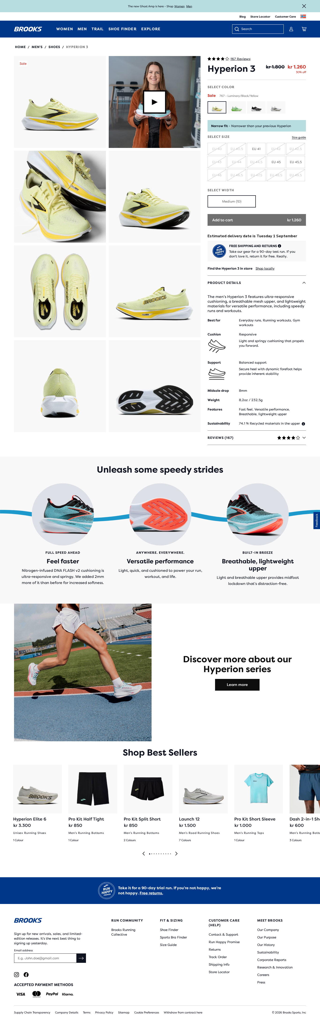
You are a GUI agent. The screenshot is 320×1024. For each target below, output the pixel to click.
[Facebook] (26, 974)
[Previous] (143, 854)
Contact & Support (223, 934)
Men (189, 6)
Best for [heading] (214, 320)
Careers (263, 975)
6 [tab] (160, 854)
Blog (242, 16)
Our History (266, 945)
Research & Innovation (275, 967)
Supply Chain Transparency (32, 1012)
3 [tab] (153, 854)
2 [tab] (151, 854)
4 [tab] (156, 854)
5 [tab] (158, 854)
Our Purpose (266, 937)
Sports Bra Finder (173, 937)
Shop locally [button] (265, 268)
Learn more (237, 684)
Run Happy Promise (224, 942)
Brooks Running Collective (123, 932)
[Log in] (291, 29)
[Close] (304, 6)
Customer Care (285, 16)
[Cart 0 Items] (304, 29)
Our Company (268, 930)
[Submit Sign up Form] (81, 958)
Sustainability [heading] (219, 423)
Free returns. (151, 893)
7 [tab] (163, 854)
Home (20, 47)
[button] (60, 102)
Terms (86, 1012)
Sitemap (124, 1012)
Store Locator (260, 16)
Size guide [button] (299, 137)
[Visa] (20, 994)
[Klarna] (67, 994)
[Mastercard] (36, 994)
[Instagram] (16, 974)
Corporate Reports (271, 960)
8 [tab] (165, 854)
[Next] (176, 854)
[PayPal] (52, 994)
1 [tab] (149, 854)
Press (261, 982)
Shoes (54, 47)
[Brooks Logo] (50, 921)
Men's (37, 47)
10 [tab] (170, 854)
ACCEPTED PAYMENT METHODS (43, 985)
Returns (215, 949)
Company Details (66, 1012)
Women (179, 6)
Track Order (218, 957)
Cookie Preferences (146, 1012)
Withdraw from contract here (183, 1012)
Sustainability (268, 952)
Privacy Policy (104, 1012)
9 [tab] (167, 854)
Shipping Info (219, 964)
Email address (23, 950)
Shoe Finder (169, 930)
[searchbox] (260, 29)
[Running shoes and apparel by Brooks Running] (28, 29)
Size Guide (168, 945)
